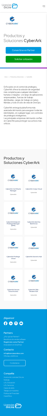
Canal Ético (8, 396)
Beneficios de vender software (15, 339)
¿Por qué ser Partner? (11, 337)
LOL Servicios (9, 385)
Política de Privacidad (11, 393)
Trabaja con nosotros (11, 391)
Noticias (6, 380)
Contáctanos (14, 363)
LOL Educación (9, 383)
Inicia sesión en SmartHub (13, 345)
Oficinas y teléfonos (11, 356)
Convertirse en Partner (23, 50)
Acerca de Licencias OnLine (14, 377)
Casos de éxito (9, 388)
